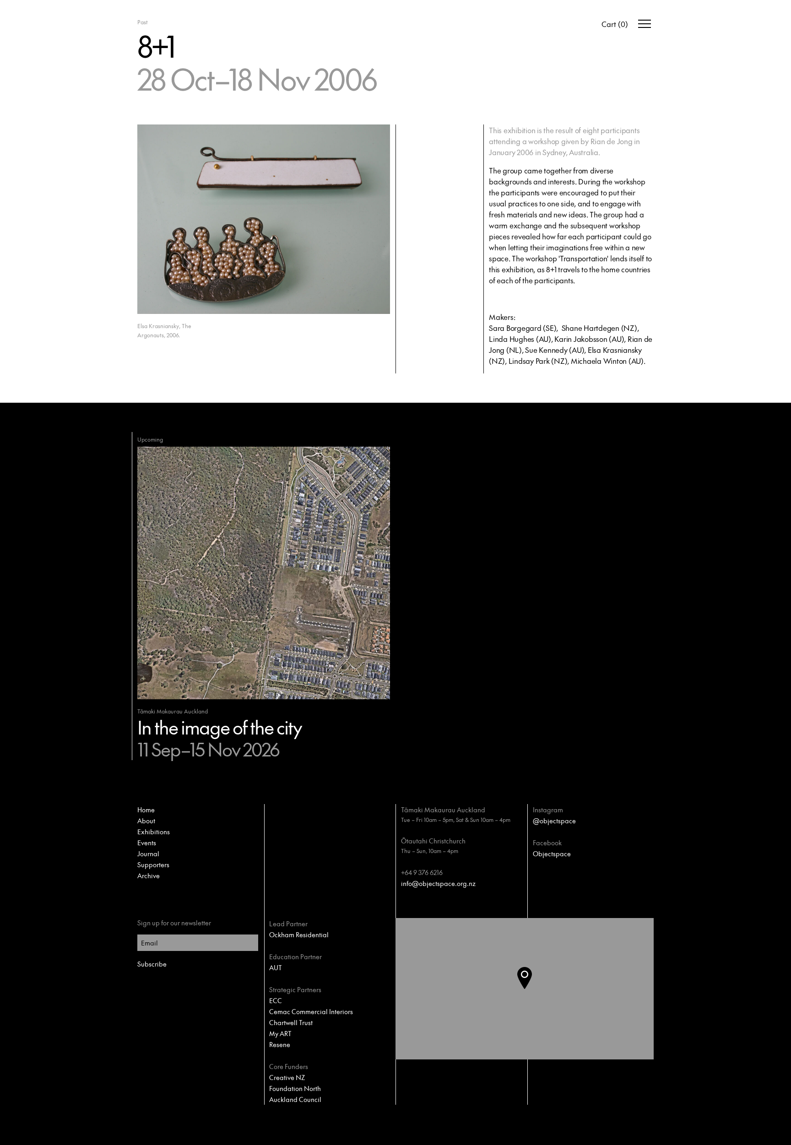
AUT (275, 967)
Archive (148, 875)
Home (146, 809)
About (146, 820)
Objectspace (552, 853)
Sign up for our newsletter (174, 922)
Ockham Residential (299, 934)
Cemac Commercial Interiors (311, 1011)
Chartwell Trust (291, 1022)
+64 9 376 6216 (422, 872)
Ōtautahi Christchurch (433, 840)
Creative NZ (287, 1077)
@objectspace (554, 820)
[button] (532, 989)
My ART (280, 1033)
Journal (148, 853)
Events (146, 842)
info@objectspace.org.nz (438, 883)
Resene (279, 1044)
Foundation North (295, 1088)
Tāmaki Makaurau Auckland (443, 809)
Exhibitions (153, 831)
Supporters (153, 864)
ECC (275, 1000)
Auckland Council (295, 1099)
